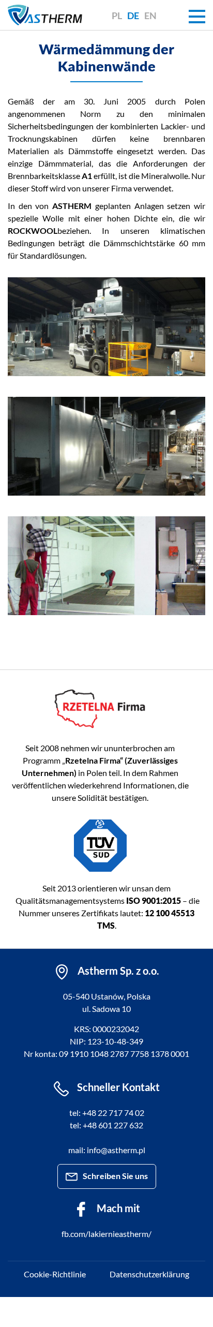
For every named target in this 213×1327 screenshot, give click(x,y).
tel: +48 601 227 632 (106, 1125)
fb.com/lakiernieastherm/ (106, 1234)
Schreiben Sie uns (115, 1176)
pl (117, 15)
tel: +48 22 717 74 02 (106, 1112)
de (133, 15)
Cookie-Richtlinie (55, 1274)
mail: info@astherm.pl (106, 1150)
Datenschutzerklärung (149, 1274)
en (150, 15)
